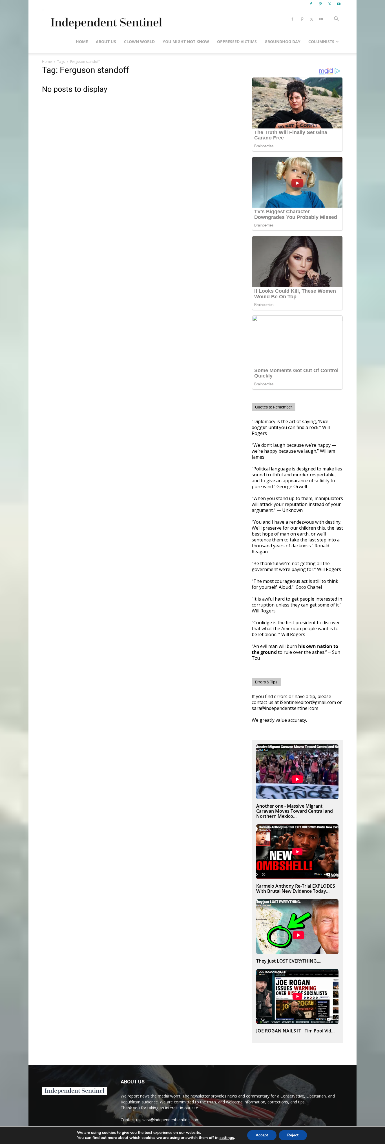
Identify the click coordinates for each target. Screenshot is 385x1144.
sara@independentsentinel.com (171, 1119)
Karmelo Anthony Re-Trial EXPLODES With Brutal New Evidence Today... (295, 888)
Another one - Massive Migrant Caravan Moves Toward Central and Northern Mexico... (294, 811)
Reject (292, 1135)
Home (82, 41)
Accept (262, 1135)
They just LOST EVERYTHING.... (288, 960)
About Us (106, 41)
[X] (329, 4)
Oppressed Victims (237, 41)
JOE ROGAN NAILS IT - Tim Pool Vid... (295, 1030)
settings (227, 1137)
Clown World (139, 41)
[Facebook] (311, 4)
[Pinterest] (320, 4)
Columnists (321, 41)
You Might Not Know (186, 41)
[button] (336, 19)
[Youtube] (339, 4)
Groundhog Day (282, 41)
